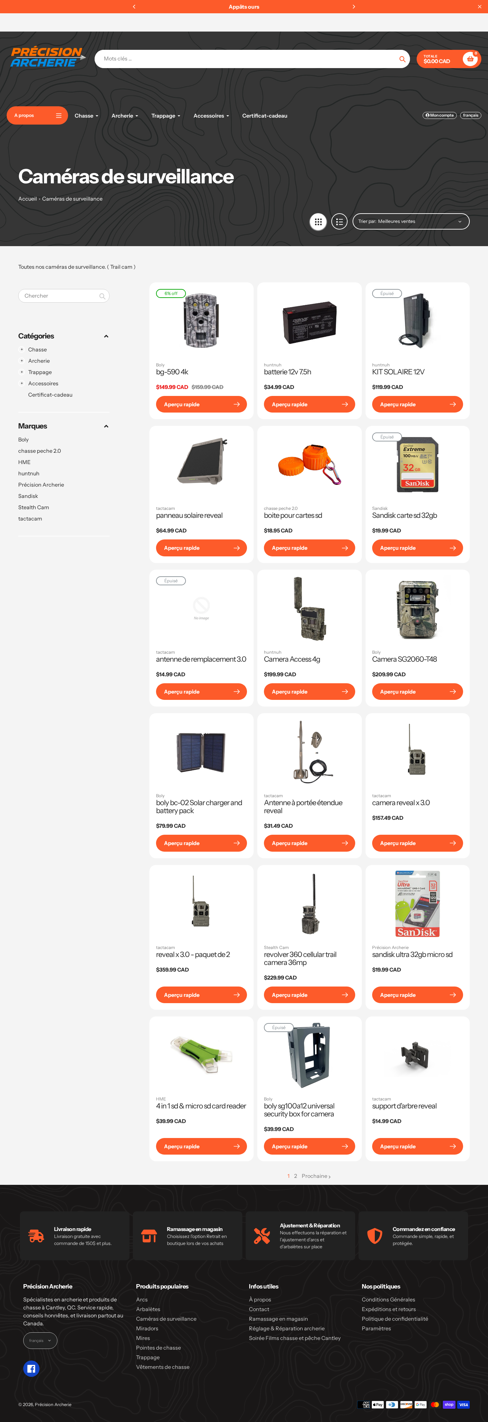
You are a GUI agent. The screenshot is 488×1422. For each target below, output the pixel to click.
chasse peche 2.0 (39, 450)
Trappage (148, 1357)
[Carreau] (318, 221)
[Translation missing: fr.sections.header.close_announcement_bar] (479, 6)
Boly (23, 439)
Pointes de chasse (158, 1347)
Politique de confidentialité (395, 1318)
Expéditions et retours (389, 1309)
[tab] (64, 395)
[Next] (353, 6)
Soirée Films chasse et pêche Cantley (295, 1338)
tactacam (30, 518)
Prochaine (314, 1176)
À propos (260, 1299)
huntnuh (29, 473)
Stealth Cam (33, 507)
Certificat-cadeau (50, 394)
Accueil (27, 198)
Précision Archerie (41, 484)
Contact (259, 1309)
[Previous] (134, 6)
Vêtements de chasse (163, 1367)
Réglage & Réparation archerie (287, 1328)
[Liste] (339, 221)
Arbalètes (148, 1309)
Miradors (147, 1328)
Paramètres (376, 1328)
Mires (143, 1338)
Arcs (142, 1299)
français (470, 115)
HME (24, 462)
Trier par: (367, 221)
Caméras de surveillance (72, 198)
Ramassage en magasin (278, 1318)
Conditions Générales (388, 1299)
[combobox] (64, 296)
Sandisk (28, 496)
